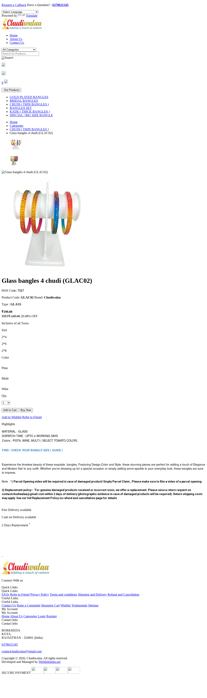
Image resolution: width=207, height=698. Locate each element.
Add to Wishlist (11, 417)
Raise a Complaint (28, 605)
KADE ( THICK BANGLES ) (30, 111)
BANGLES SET (21, 108)
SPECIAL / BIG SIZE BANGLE (31, 115)
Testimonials (79, 605)
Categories (16, 125)
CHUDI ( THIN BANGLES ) (29, 104)
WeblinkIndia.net (49, 662)
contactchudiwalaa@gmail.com (22, 651)
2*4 (4, 337)
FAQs (5, 594)
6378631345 (60, 5)
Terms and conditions (63, 594)
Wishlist (65, 605)
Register (51, 616)
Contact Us (17, 42)
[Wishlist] (4, 74)
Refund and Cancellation (123, 594)
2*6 (4, 343)
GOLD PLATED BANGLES (29, 97)
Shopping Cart (50, 605)
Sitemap (93, 605)
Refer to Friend (32, 417)
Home (14, 35)
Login (41, 616)
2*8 (4, 350)
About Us (16, 39)
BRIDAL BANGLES (24, 100)
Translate (31, 15)
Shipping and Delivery (92, 594)
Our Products (11, 90)
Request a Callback (14, 5)
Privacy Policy (39, 594)
